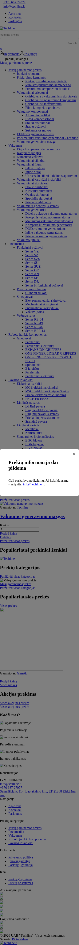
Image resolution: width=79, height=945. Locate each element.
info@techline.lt (33, 484)
